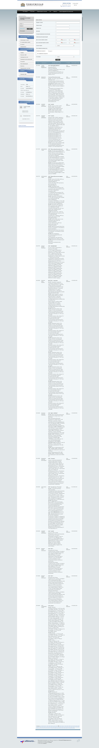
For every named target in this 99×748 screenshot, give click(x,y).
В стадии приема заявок (25, 42)
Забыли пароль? (22, 28)
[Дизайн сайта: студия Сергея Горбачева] (78, 740)
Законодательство (24, 57)
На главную (25, 11)
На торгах (22, 44)
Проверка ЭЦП (23, 74)
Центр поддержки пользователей (66, 11)
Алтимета (50, 742)
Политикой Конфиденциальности (65, 740)
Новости (55, 11)
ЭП (50, 11)
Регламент (22, 61)
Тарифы (22, 52)
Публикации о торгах (24, 40)
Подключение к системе (42, 11)
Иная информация (24, 63)
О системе (32, 11)
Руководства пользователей (26, 59)
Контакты (22, 66)
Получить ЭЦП (23, 54)
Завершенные (23, 46)
